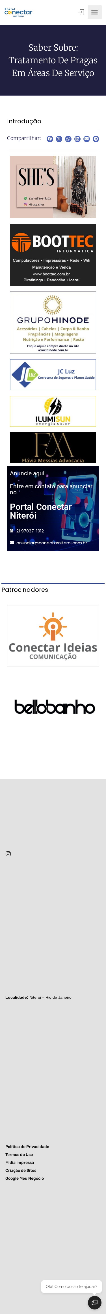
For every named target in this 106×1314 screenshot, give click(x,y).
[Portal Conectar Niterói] (18, 12)
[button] (50, 139)
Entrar (81, 12)
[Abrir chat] (94, 1302)
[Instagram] (8, 854)
